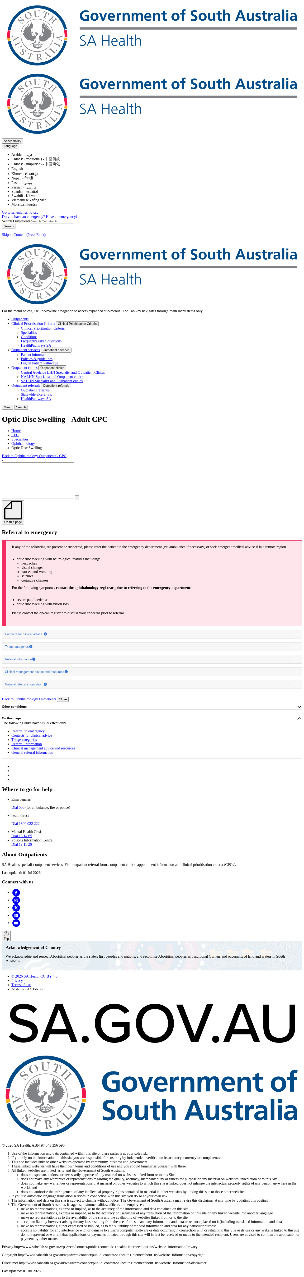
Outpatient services (25, 350)
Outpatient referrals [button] (56, 385)
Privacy (17, 980)
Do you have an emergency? (24, 217)
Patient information (35, 355)
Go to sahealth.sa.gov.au (20, 212)
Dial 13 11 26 (21, 844)
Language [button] (10, 146)
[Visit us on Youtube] (16, 923)
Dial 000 (17, 807)
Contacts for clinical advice (24, 634)
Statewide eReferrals (36, 394)
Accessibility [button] (12, 141)
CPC (15, 435)
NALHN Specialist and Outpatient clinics (52, 377)
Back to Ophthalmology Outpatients (29, 699)
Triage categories (17, 646)
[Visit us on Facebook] (16, 892)
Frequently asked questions (41, 341)
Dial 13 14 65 (21, 836)
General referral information (24, 684)
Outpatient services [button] (56, 350)
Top (6, 939)
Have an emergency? (61, 217)
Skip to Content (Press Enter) (24, 235)
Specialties (29, 333)
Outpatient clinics (24, 368)
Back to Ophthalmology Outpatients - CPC (34, 456)
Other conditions (14, 706)
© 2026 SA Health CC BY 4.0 (34, 976)
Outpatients (19, 319)
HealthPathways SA (36, 345)
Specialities (19, 439)
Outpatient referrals (25, 385)
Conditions (29, 337)
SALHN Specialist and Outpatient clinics (52, 381)
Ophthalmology (23, 443)
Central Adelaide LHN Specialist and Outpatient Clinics (63, 372)
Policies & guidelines (36, 359)
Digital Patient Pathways (39, 363)
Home (16, 431)
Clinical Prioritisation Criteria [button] (77, 324)
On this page (11, 718)
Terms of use (21, 985)
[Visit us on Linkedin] (16, 915)
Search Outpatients (16, 221)
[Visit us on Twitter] (16, 907)
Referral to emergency (28, 731)
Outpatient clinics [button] (52, 368)
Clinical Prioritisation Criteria (33, 324)
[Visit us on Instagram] (16, 900)
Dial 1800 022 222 (25, 824)
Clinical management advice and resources (34, 672)
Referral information (18, 659)
